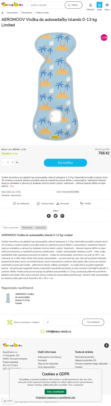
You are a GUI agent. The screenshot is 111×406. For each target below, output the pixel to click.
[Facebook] (106, 345)
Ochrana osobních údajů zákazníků (91, 363)
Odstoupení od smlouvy (49, 357)
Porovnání (64, 203)
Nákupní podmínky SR (85, 360)
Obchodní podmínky (84, 357)
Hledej (74, 5)
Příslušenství (26, 12)
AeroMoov (16, 195)
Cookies (79, 367)
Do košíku (65, 162)
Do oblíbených (23, 203)
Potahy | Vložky (42, 12)
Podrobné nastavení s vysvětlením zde (55, 397)
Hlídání (88, 203)
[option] (55, 86)
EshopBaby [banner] (14, 4)
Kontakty (42, 360)
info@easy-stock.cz (58, 331)
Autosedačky (12, 12)
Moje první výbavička (48, 363)
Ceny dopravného (46, 367)
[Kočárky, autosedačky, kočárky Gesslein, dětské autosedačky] (2, 13)
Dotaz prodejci (47, 203)
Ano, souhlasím (55, 392)
